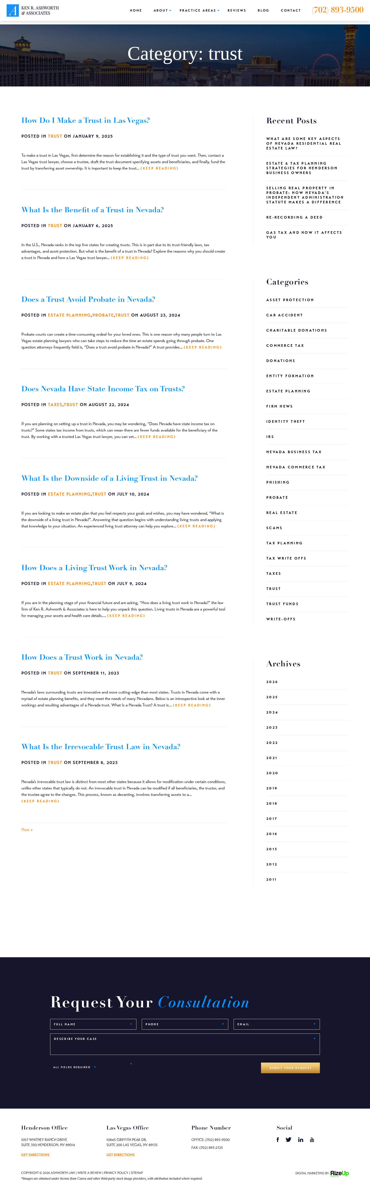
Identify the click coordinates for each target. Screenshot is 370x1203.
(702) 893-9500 (338, 10)
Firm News (279, 406)
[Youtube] (312, 1141)
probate (103, 315)
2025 (272, 697)
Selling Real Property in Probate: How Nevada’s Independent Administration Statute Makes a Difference (305, 195)
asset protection (290, 300)
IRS (270, 437)
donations (280, 361)
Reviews (237, 10)
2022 (272, 742)
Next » (27, 829)
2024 (272, 712)
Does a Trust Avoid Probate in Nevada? (88, 300)
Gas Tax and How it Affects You (304, 235)
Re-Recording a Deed (294, 217)
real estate (282, 513)
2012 (272, 864)
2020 (272, 773)
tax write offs (286, 558)
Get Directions (35, 1155)
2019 (272, 788)
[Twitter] (289, 1141)
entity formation (290, 376)
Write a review (89, 1173)
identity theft (286, 421)
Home (136, 10)
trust (55, 136)
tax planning (284, 543)
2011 (271, 879)
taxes (55, 404)
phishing (278, 482)
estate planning (69, 315)
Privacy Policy (116, 1173)
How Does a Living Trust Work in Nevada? (94, 568)
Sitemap (137, 1173)
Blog (263, 10)
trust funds (282, 604)
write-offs (281, 619)
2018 (272, 803)
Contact (291, 10)
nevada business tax (294, 452)
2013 (272, 849)
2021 (272, 758)
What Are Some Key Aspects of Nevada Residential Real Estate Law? (304, 143)
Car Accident (284, 315)
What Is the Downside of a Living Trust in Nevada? (109, 479)
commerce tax (285, 345)
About (161, 10)
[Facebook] (278, 1141)
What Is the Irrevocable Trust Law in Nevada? (101, 747)
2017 (272, 818)
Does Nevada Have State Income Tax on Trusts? (103, 389)
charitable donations (296, 330)
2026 (272, 682)
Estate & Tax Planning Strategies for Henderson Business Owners (302, 168)
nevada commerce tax (296, 467)
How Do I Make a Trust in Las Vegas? (85, 121)
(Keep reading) (159, 168)
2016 (272, 834)
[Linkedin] (301, 1141)
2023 (272, 727)
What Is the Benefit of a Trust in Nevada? (92, 210)
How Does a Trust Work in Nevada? (82, 658)
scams (274, 528)
